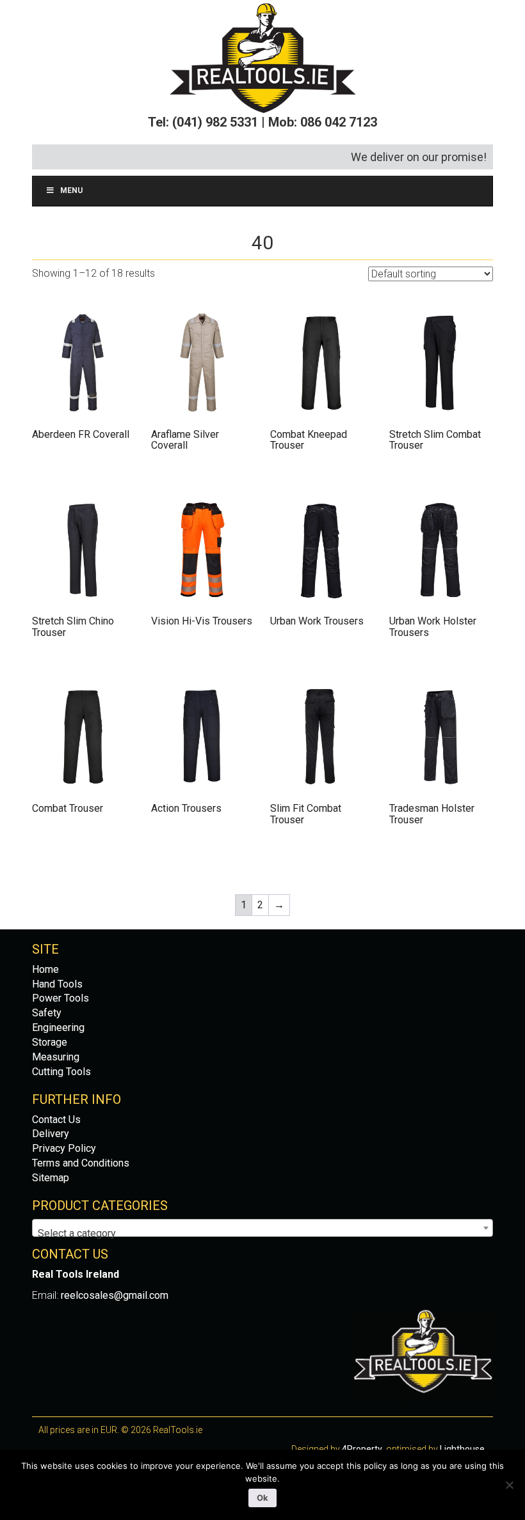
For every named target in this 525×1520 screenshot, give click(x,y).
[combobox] (262, 1228)
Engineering (58, 1027)
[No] (509, 1484)
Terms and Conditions (80, 1163)
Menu (71, 190)
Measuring (55, 1057)
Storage (49, 1042)
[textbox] (262, 1234)
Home (45, 969)
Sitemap (50, 1178)
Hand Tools (57, 984)
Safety (46, 1013)
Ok (262, 1498)
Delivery (50, 1134)
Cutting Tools (61, 1072)
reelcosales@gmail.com (114, 1295)
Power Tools (60, 998)
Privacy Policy (64, 1148)
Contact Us (56, 1119)
